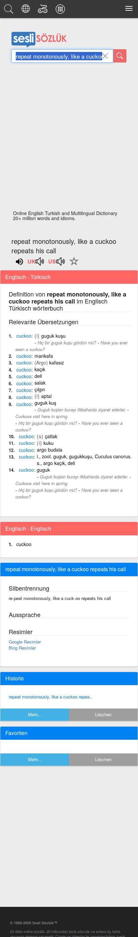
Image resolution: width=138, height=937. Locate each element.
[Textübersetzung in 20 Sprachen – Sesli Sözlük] (26, 10)
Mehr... (35, 714)
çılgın (39, 389)
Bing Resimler (22, 648)
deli (38, 376)
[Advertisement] (69, 138)
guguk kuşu (53, 335)
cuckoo (23, 544)
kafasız (56, 362)
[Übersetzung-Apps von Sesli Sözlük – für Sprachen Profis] (61, 10)
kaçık (39, 369)
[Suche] (120, 56)
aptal (46, 396)
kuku (49, 443)
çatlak (51, 436)
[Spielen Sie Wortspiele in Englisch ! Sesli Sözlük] (44, 10)
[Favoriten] (72, 265)
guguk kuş (45, 402)
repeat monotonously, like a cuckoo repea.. (50, 696)
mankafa (43, 355)
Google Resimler (25, 642)
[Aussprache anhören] (36, 263)
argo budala (49, 449)
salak (40, 382)
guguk (43, 469)
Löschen (103, 714)
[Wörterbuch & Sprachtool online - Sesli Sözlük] (9, 10)
